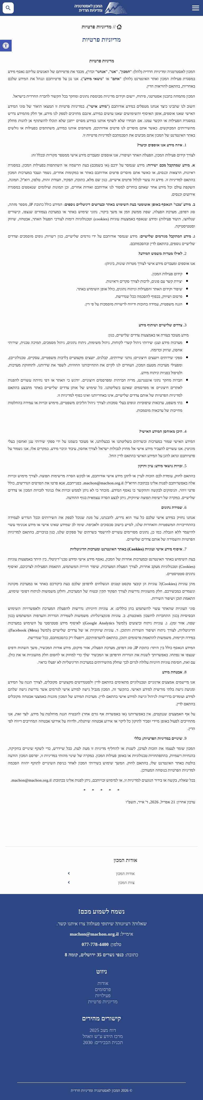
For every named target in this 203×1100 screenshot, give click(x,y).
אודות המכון (125, 873)
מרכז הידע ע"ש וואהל (103, 1036)
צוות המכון (126, 882)
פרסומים (103, 989)
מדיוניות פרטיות (103, 1001)
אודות (103, 983)
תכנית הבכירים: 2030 (103, 1042)
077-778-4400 (95, 944)
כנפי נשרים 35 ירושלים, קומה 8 (94, 954)
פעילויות (102, 995)
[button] (6, 45)
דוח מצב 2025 (103, 1030)
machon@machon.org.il (94, 934)
